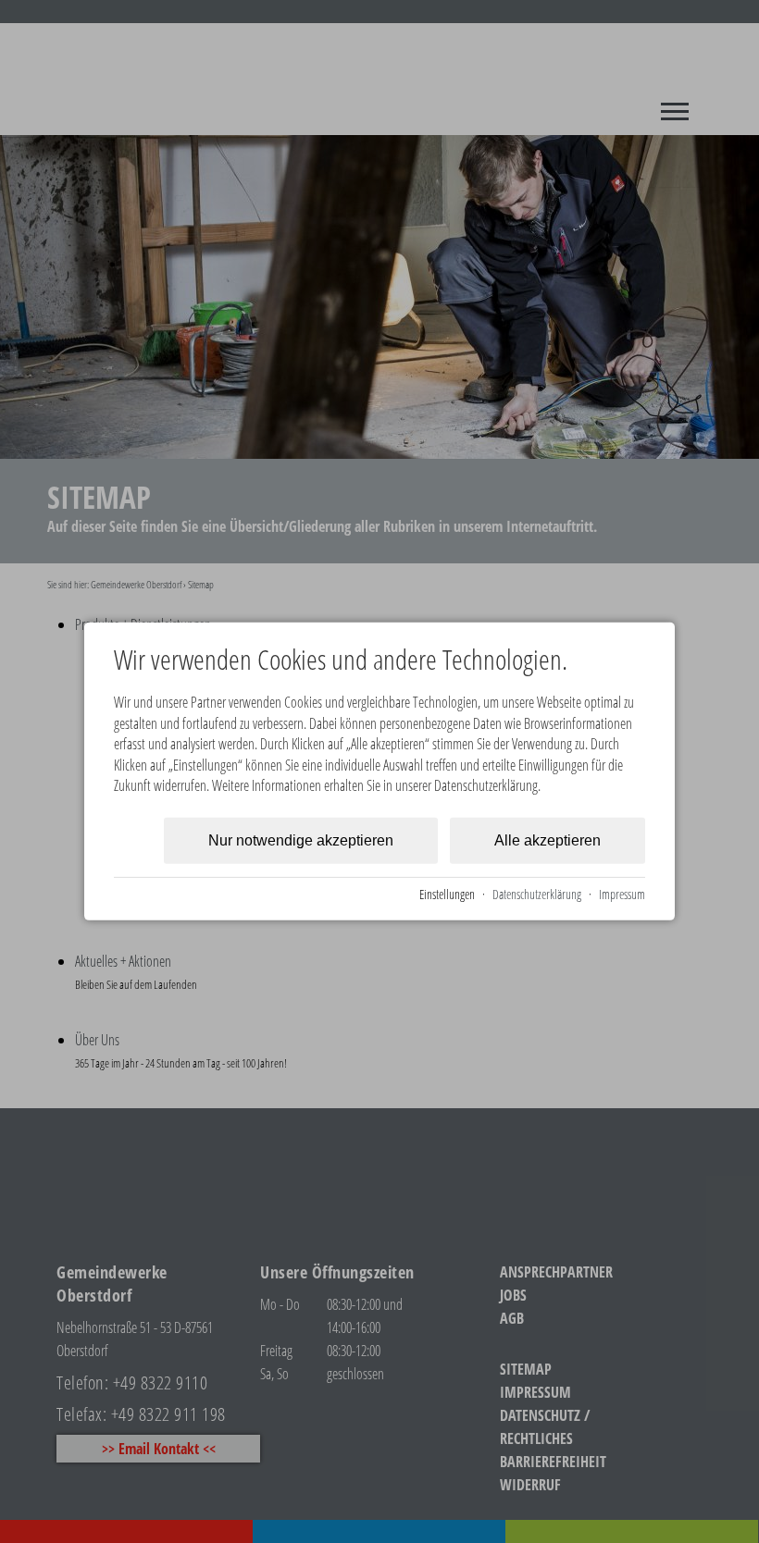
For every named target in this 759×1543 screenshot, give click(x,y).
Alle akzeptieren (547, 840)
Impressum (622, 894)
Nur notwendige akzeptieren (300, 840)
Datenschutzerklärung (536, 894)
